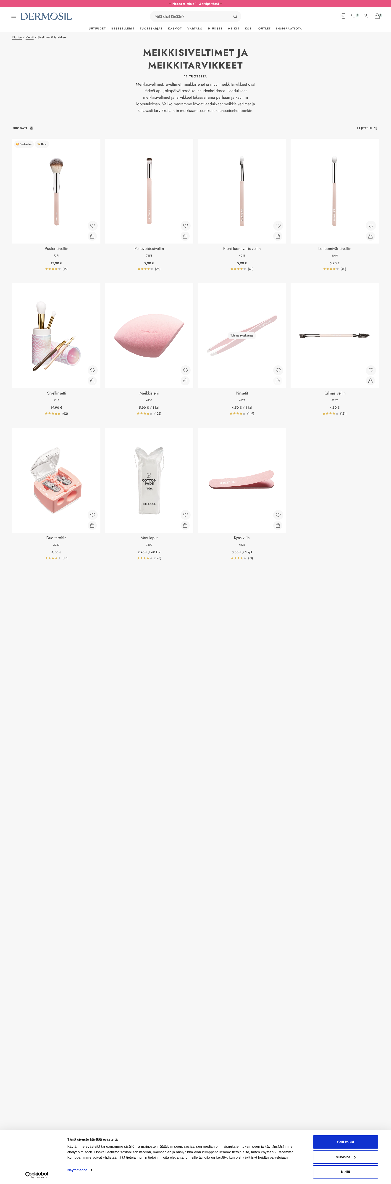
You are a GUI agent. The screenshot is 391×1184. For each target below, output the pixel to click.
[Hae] (235, 16)
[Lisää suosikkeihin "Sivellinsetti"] (93, 370)
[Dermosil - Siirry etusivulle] (46, 16)
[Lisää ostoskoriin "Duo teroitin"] (92, 525)
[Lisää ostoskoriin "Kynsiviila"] (277, 525)
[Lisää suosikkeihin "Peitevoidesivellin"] (186, 226)
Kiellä (345, 1172)
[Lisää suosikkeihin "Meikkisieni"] (186, 370)
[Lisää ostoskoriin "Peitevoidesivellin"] (185, 236)
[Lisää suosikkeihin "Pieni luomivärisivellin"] (278, 226)
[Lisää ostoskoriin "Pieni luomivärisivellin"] (277, 236)
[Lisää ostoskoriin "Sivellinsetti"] (92, 380)
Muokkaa (343, 1157)
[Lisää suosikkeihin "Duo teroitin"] (93, 515)
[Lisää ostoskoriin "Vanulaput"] (185, 525)
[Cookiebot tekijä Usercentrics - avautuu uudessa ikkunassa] (37, 1175)
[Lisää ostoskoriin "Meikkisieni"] (185, 380)
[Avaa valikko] (14, 16)
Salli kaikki (345, 1142)
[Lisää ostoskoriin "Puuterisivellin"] (92, 236)
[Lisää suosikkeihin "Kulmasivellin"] (371, 370)
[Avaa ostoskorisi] (377, 16)
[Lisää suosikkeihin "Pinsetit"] (278, 370)
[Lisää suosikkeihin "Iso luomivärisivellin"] (371, 226)
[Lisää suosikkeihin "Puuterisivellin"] (93, 226)
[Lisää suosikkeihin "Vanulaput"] (186, 515)
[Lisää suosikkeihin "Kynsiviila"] (278, 515)
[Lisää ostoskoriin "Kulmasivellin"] (370, 380)
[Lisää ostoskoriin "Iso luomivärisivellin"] (370, 236)
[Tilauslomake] (343, 16)
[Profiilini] (366, 16)
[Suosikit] (354, 16)
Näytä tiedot (77, 1170)
